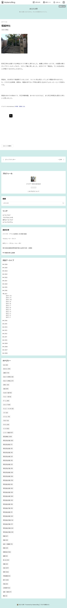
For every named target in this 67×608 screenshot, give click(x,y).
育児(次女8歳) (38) (8, 472)
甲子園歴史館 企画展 (9, 253)
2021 (5, 281)
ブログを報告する (44, 604)
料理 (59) (5, 584)
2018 (5, 290)
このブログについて (33, 191)
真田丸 (50, 66)
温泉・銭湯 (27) (7, 592)
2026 (5, 264)
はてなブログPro (8, 222)
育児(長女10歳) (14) (8, 520)
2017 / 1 (8, 317)
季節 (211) (5, 548)
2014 (5, 327)
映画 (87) (5, 536)
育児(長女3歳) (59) (8, 492)
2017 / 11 (8, 297)
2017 (5, 294)
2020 (5, 284)
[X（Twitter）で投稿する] (11, 115)
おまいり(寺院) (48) (8, 377)
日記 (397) (6, 568)
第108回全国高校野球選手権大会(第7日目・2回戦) (17, 248)
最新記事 (6, 230)
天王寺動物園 (23, 95)
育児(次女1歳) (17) (8, 444)
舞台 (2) (5, 596)
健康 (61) (5, 556)
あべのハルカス (35, 95)
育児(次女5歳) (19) (8, 460)
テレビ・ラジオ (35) (8, 408)
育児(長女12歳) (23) (8, 528)
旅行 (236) (6, 580)
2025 (5, 267)
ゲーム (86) (6, 400)
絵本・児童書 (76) (8, 544)
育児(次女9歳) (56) (8, 476)
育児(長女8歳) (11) (8, 512)
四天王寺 (4, 63)
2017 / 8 (8, 303)
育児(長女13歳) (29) (8, 532)
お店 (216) (5, 388)
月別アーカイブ (8, 260)
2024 (6, 271)
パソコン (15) (6, 416)
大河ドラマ (42, 66)
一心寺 (60, 159)
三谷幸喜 (12, 82)
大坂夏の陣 (59, 63)
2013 (5, 330)
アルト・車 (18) (7, 396)
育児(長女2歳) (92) (8, 488)
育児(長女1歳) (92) (8, 484)
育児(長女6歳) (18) (8, 504)
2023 (5, 274)
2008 (6, 346)
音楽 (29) (5, 540)
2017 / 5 (8, 309)
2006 (6, 353)
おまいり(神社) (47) (8, 381)
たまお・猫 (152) (7, 392)
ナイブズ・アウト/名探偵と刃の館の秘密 (15, 234)
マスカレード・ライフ (9, 238)
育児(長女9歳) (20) (8, 516)
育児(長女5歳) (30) (8, 500)
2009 (6, 343)
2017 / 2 (8, 315)
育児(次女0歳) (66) (8, 440)
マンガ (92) (6, 428)
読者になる (62, 6)
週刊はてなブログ (8, 220)
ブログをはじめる (8, 217)
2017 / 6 (8, 307)
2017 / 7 (8, 305)
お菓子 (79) (6, 373)
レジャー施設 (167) (8, 432)
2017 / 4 (8, 311)
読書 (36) (5, 564)
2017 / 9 (8, 301)
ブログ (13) (6, 420)
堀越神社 (5, 25)
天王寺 (50, 95)
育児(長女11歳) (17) (8, 524)
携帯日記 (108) (7, 552)
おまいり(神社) (5, 29)
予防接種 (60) (6, 576)
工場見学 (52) (6, 588)
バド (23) (5, 412)
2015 (5, 324)
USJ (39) (5, 365)
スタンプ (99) (6, 404)
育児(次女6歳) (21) (8, 464)
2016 (5, 320)
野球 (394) (6, 572)
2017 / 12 (8, 296)
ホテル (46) (6, 424)
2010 (5, 340)
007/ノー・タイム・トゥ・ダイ (12, 243)
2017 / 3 (8, 313)
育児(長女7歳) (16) (8, 508)
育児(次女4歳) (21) (8, 456)
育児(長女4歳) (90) (8, 496)
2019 (5, 287)
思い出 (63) (6, 560)
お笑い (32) (6, 384)
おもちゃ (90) (6, 369)
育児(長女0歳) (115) (8, 480)
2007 (6, 350)
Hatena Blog (35, 604)
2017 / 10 (9, 299)
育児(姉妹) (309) (7, 436)
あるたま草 (33, 9)
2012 (5, 333)
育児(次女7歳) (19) (8, 468)
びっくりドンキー (10, 159)
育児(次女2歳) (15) (8, 448)
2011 (5, 337)
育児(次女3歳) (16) (8, 452)
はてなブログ (6, 215)
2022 (5, 277)
